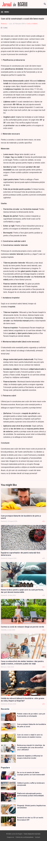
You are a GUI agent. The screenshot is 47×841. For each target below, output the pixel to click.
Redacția (4, 23)
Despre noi (10, 837)
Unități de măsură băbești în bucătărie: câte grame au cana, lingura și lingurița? (22, 699)
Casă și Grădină (32, 23)
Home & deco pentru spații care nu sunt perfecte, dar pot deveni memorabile (22, 591)
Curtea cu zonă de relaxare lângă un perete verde (22, 627)
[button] (5, 12)
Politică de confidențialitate (24, 837)
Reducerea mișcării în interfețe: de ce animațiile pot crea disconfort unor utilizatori (31, 747)
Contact (37, 837)
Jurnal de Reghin (17, 834)
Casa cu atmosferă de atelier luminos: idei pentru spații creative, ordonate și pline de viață (22, 662)
